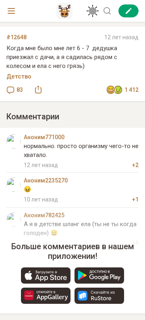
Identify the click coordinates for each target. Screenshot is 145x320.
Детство (18, 76)
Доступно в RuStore (99, 296)
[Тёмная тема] (92, 10)
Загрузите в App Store (45, 275)
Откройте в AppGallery (45, 296)
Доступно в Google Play (99, 275)
